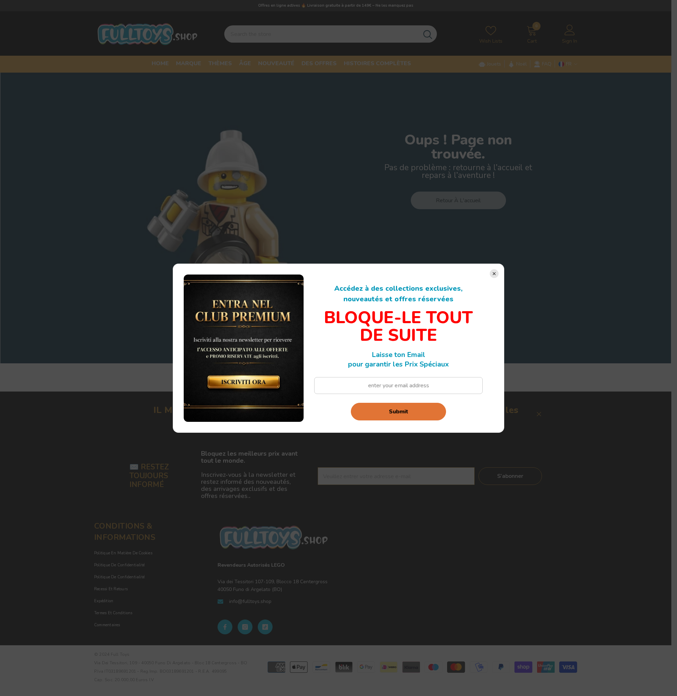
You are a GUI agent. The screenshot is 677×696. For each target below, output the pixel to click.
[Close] (494, 273)
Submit (398, 411)
